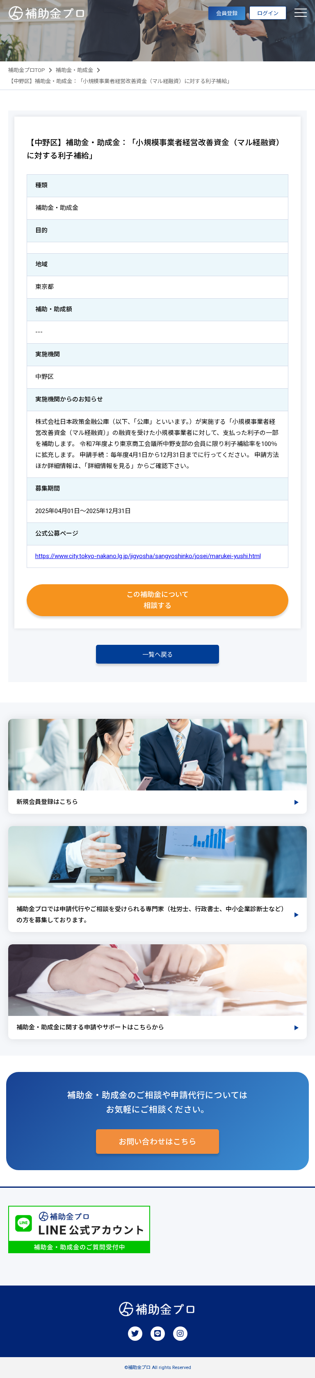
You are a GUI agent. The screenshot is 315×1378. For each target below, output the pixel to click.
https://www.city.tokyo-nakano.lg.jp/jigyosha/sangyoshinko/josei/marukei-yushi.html (148, 556)
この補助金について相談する (157, 600)
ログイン (267, 13)
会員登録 (226, 13)
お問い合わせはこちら (157, 1141)
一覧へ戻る (157, 654)
